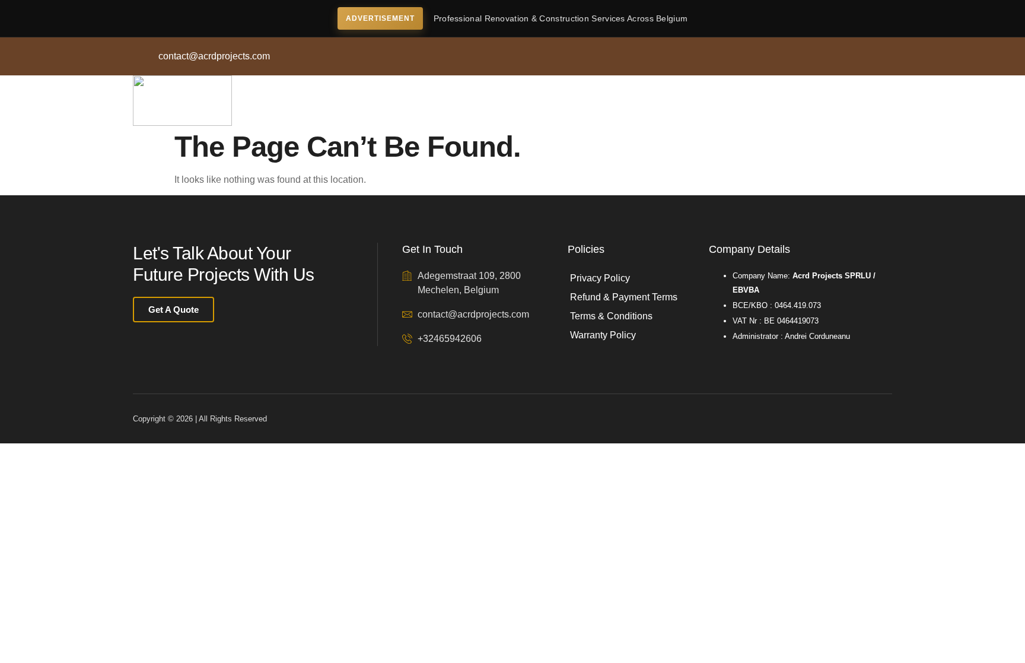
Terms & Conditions (611, 316)
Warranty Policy (603, 335)
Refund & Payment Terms (623, 297)
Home (280, 101)
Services (414, 101)
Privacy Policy (600, 278)
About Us (344, 101)
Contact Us (488, 101)
